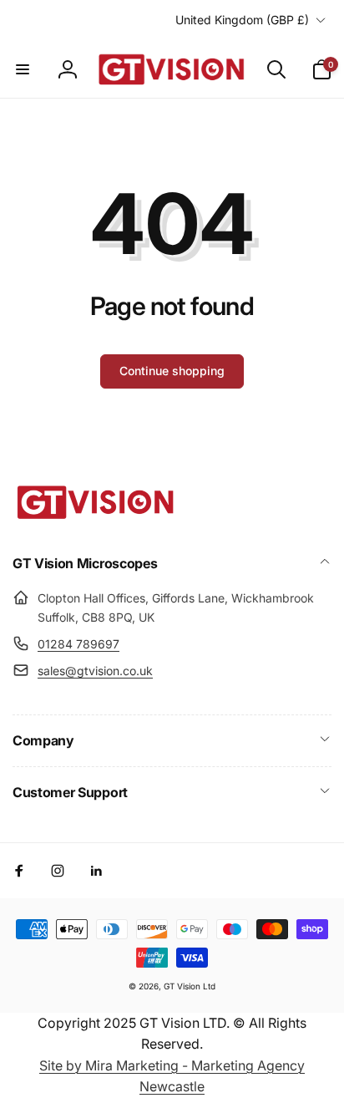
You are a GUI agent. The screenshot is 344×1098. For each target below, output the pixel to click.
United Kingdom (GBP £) (242, 20)
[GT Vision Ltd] (96, 519)
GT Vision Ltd (189, 986)
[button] (22, 69)
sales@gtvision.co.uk (95, 670)
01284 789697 (78, 644)
